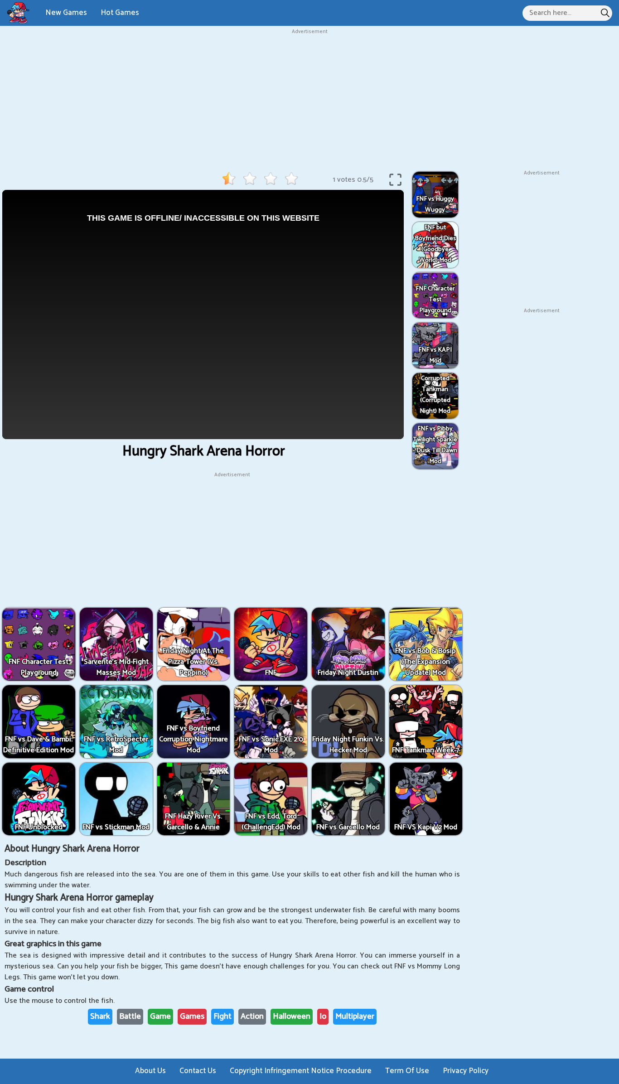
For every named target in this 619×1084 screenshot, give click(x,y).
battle (130, 1016)
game (160, 1016)
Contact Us (197, 1071)
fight (222, 1016)
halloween (291, 1016)
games (192, 1016)
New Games (66, 12)
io (322, 1016)
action (252, 1016)
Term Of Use (407, 1071)
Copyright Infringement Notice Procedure (301, 1071)
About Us (150, 1071)
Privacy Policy (465, 1071)
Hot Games (120, 12)
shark (100, 1016)
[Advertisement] (309, 99)
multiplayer (354, 1016)
